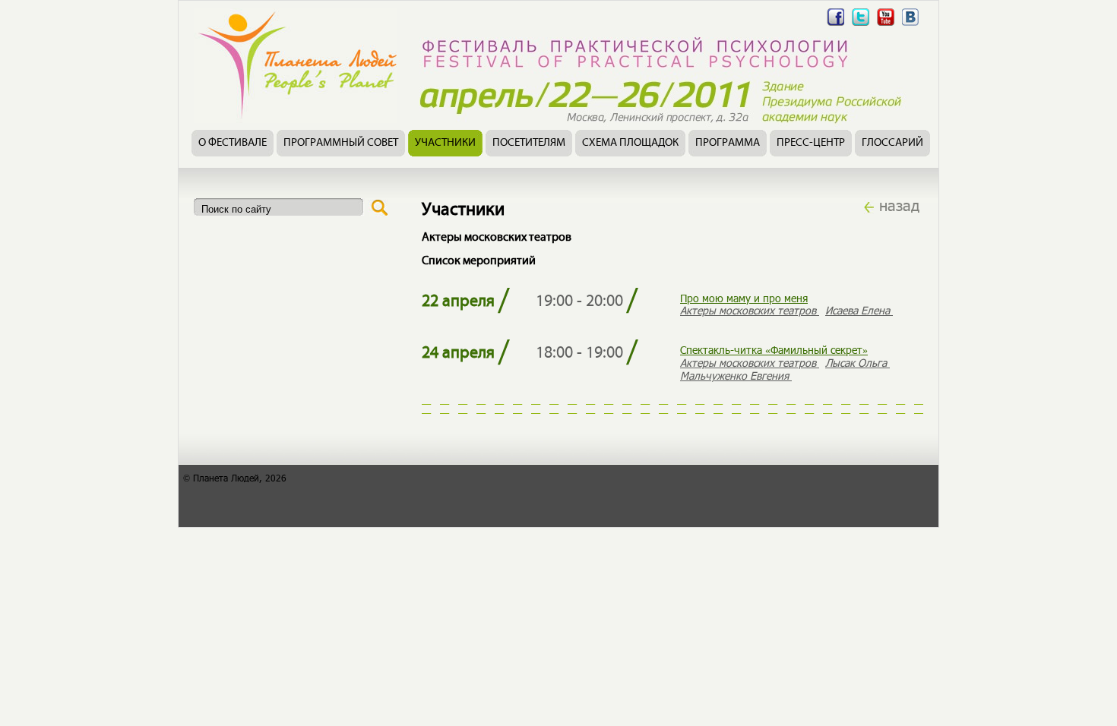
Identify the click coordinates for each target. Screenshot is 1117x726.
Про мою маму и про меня (744, 298)
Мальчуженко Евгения (736, 375)
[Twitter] (860, 25)
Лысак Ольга (857, 362)
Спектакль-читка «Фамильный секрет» (774, 349)
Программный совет (340, 143)
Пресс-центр (811, 143)
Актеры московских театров (749, 310)
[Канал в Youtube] (885, 25)
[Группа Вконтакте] (910, 25)
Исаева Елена (859, 310)
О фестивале (232, 143)
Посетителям (528, 143)
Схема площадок (630, 143)
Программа (727, 143)
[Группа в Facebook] (835, 25)
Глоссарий (892, 143)
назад (899, 205)
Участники (445, 143)
